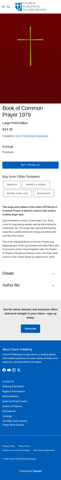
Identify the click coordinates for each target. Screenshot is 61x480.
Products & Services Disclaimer (16, 450)
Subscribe (30, 328)
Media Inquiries (10, 396)
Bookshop (43, 193)
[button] (30, 273)
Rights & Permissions (13, 391)
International (8, 411)
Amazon (12, 184)
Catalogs (7, 416)
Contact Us (8, 381)
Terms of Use (24, 446)
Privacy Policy (8, 446)
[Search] (10, 6)
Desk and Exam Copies (14, 401)
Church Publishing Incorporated (31, 136)
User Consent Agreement (44, 450)
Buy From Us (30, 165)
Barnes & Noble (36, 184)
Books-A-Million (17, 193)
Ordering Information (13, 386)
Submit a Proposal (12, 406)
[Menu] (3, 6)
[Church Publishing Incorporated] (30, 6)
